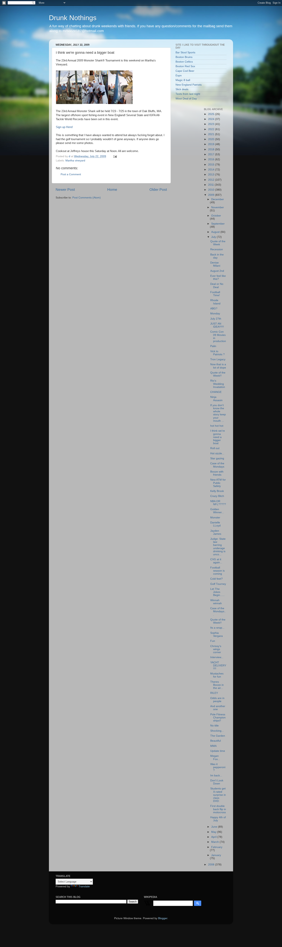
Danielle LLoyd (215, 524)
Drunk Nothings (72, 18)
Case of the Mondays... (218, 611)
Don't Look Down (216, 782)
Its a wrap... (217, 627)
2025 (211, 114)
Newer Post (65, 190)
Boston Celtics (184, 61)
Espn (179, 75)
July (214, 237)
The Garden (217, 735)
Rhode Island (215, 302)
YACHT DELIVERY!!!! (218, 665)
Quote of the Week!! (217, 374)
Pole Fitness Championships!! (218, 717)
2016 (211, 159)
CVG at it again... (216, 561)
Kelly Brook (217, 491)
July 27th (215, 318)
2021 (211, 134)
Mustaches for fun (216, 675)
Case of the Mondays (217, 465)
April (214, 836)
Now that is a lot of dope (218, 366)
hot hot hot (216, 425)
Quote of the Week (217, 243)
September (218, 223)
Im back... (216, 775)
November (217, 207)
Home (112, 190)
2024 (211, 119)
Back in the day (217, 256)
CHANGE (216, 392)
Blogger (162, 918)
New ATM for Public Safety (218, 482)
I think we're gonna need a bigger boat (217, 437)
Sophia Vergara (216, 634)
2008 (211, 864)
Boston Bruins (184, 57)
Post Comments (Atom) (86, 197)
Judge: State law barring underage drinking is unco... (218, 546)
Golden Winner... (217, 511)
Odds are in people (217, 700)
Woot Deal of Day (186, 98)
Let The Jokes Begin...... (217, 592)
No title (214, 725)
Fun (212, 641)
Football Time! (215, 294)
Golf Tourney (218, 584)
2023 (211, 124)
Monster (215, 517)
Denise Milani (215, 264)
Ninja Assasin (216, 399)
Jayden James (215, 532)
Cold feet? (216, 578)
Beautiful (215, 740)
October (216, 215)
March (215, 841)
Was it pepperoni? (217, 767)
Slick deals (182, 89)
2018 (211, 149)
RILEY (214, 693)
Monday (215, 313)
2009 (211, 194)
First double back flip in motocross (218, 809)
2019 (211, 144)
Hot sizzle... (217, 453)
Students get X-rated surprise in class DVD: (218, 794)
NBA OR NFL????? (218, 503)
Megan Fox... (215, 757)
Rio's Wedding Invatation (217, 383)
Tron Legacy (217, 359)
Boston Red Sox (185, 66)
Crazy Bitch (217, 496)
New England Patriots (189, 84)
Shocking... (217, 730)
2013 (211, 174)
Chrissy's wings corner (215, 649)
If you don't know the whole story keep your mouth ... (218, 413)
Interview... (216, 657)
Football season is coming (217, 570)
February (216, 847)
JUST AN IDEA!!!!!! (217, 325)
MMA (213, 746)
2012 (211, 179)
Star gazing (217, 458)
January (216, 855)
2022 (211, 129)
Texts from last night (188, 94)
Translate (84, 886)
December (217, 199)
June (214, 826)
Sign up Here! (64, 127)
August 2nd (217, 270)
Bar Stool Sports (185, 52)
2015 (211, 164)
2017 (211, 154)
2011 (211, 184)
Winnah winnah (216, 602)
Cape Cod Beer (185, 70)
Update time (217, 751)
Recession (216, 249)
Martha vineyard (75, 160)
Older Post (158, 190)
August (215, 232)
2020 (211, 139)
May (214, 831)
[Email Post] (115, 156)
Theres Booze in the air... (217, 684)
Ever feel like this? (218, 277)
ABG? (213, 308)
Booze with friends (216, 473)
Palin (213, 346)
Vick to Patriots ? (217, 353)
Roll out (214, 448)
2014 (211, 169)
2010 (211, 189)
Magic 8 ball (183, 80)
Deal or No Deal (216, 285)
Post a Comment (71, 174)
